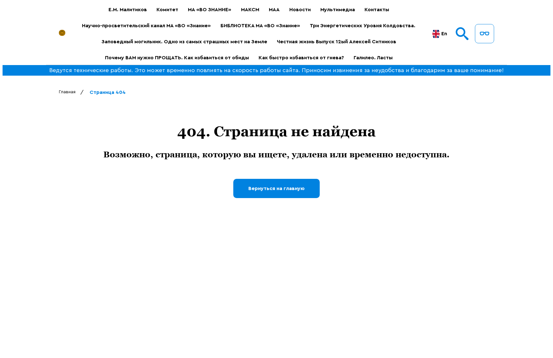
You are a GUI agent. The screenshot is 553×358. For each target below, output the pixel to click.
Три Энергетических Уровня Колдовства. (362, 25)
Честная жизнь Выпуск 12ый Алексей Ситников (336, 41)
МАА (274, 9)
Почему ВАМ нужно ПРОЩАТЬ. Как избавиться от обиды (177, 57)
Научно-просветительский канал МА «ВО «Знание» (146, 25)
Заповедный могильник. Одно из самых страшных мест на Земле (184, 41)
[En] (436, 33)
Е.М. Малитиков (127, 9)
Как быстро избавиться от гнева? (301, 57)
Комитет (167, 9)
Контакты (377, 9)
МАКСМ (250, 9)
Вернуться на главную (276, 188)
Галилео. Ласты (373, 57)
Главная (67, 92)
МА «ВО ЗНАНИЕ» (209, 9)
